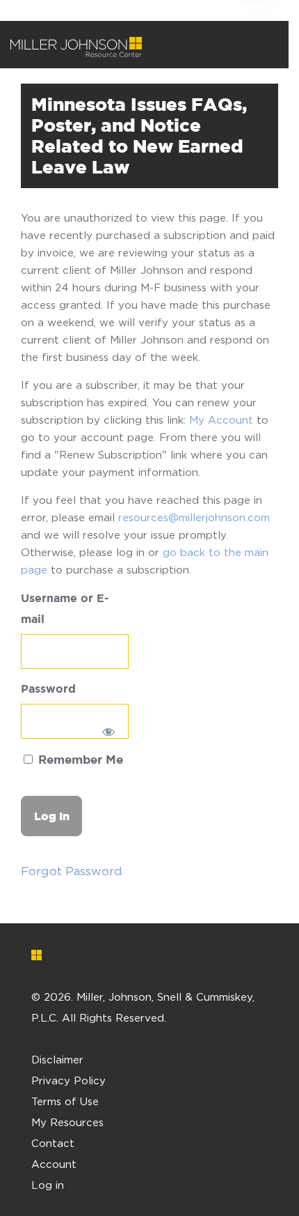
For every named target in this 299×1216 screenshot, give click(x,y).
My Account (221, 419)
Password (48, 689)
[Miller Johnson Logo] (139, 954)
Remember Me (79, 760)
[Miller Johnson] (76, 47)
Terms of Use (65, 1101)
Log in (47, 1184)
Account (53, 1163)
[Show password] (109, 732)
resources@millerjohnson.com (194, 517)
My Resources (67, 1122)
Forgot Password (71, 871)
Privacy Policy (68, 1080)
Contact (52, 1142)
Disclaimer (57, 1059)
